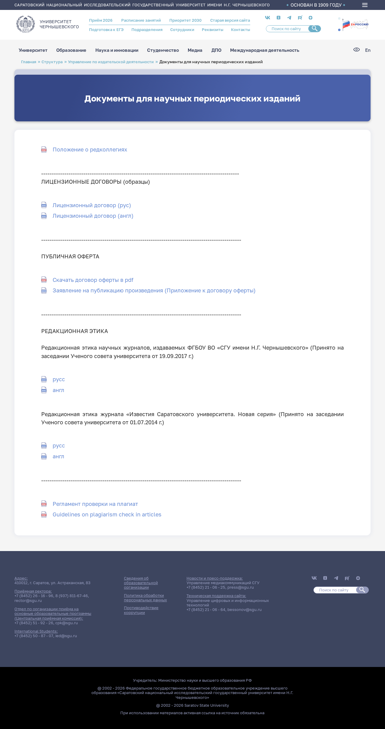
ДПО (216, 50)
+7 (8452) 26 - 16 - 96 (33, 595)
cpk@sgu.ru (66, 622)
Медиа (195, 50)
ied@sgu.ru (66, 635)
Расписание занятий (141, 20)
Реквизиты (212, 29)
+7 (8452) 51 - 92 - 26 (33, 622)
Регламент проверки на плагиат (95, 503)
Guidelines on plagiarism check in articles (107, 514)
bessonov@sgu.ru (244, 609)
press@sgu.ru (240, 587)
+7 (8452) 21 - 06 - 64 (205, 609)
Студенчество (163, 50)
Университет (33, 50)
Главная (28, 61)
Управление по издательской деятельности (111, 61)
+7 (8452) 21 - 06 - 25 (205, 587)
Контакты (240, 29)
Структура (52, 61)
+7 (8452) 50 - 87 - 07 (33, 635)
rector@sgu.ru (28, 600)
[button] (339, 18)
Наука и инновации (116, 50)
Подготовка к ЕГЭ (106, 29)
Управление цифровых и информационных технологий (227, 602)
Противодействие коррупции (141, 610)
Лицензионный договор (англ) (93, 215)
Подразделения (146, 29)
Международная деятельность (264, 50)
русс (59, 379)
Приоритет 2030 (185, 20)
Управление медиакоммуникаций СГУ (223, 582)
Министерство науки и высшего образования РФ (205, 680)
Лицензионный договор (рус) (92, 205)
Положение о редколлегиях (90, 149)
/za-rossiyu (355, 24)
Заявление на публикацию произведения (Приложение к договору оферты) (154, 290)
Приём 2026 (100, 20)
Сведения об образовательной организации (141, 583)
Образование (71, 50)
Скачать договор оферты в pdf (93, 279)
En (368, 50)
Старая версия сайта (230, 20)
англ (58, 390)
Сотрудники (182, 29)
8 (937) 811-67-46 (71, 595)
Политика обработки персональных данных (145, 597)
